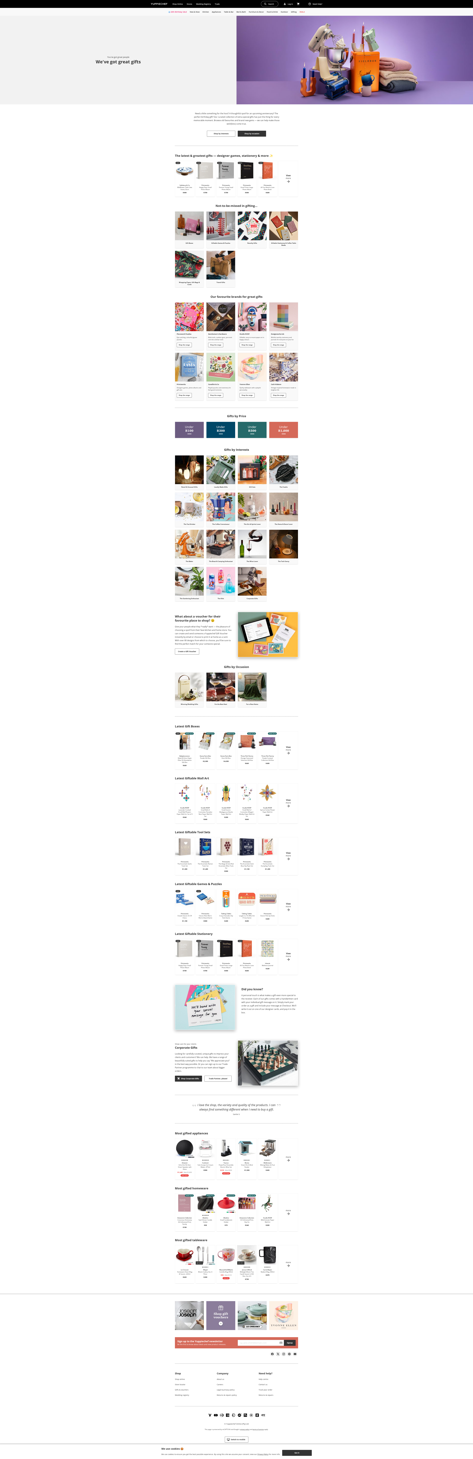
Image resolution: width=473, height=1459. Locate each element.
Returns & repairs (266, 1395)
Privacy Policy (262, 1454)
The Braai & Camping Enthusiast (221, 561)
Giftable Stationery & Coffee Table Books (283, 244)
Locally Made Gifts (221, 487)
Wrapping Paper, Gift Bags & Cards (189, 283)
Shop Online (177, 4)
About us (220, 1379)
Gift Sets (252, 487)
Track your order (265, 1390)
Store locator (180, 1384)
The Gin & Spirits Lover (252, 524)
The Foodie (284, 487)
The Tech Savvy (283, 561)
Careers (220, 1384)
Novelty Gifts (252, 243)
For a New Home (252, 704)
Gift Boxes (189, 243)
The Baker (189, 561)
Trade (218, 4)
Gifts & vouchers (181, 1390)
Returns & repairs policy (227, 1395)
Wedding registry (182, 1395)
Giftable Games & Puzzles (220, 243)
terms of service (258, 1429)
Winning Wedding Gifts (189, 704)
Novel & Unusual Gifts (189, 487)
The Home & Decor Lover (284, 524)
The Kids (221, 598)
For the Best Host (221, 704)
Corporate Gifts (252, 598)
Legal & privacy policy (226, 1390)
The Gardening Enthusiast (189, 598)
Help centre (263, 1379)
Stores (189, 4)
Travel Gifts (221, 282)
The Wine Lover (252, 561)
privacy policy (244, 1429)
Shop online (180, 1379)
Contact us (263, 1384)
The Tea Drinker (189, 524)
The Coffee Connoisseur (220, 524)
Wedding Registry (203, 4)
